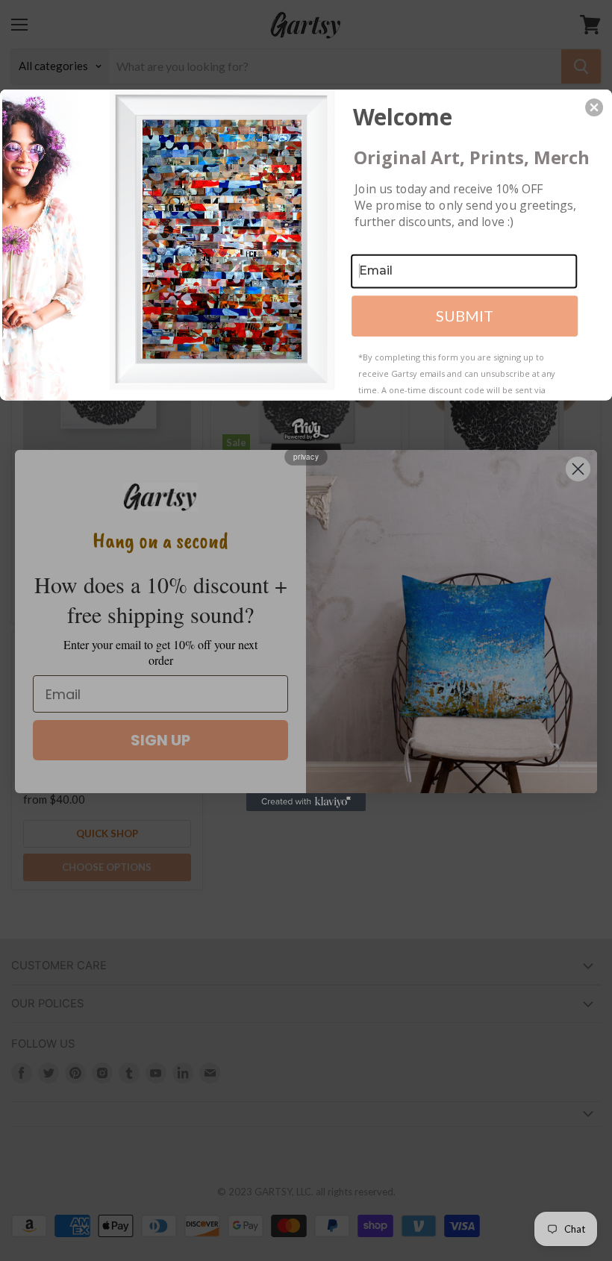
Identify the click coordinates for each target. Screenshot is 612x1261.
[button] (594, 107)
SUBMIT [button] (464, 316)
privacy (306, 456)
